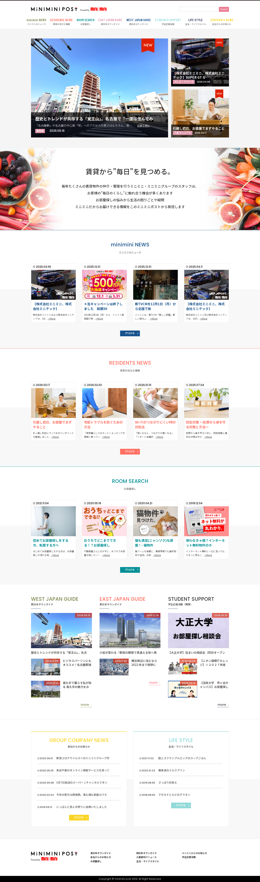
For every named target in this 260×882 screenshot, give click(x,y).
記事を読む (143, 125)
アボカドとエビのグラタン (174, 795)
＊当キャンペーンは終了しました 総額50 (103, 306)
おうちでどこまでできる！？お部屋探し (100, 543)
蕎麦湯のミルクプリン (171, 770)
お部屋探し (85, 22)
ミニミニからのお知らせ (194, 853)
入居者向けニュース (146, 857)
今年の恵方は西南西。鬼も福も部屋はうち (81, 795)
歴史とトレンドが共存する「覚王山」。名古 (59, 652)
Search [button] (224, 9)
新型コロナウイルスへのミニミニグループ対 (82, 758)
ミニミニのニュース (36, 22)
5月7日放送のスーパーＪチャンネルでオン (81, 782)
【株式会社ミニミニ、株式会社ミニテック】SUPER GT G (199, 75)
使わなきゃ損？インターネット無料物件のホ (205, 543)
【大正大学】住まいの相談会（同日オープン (196, 652)
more (130, 333)
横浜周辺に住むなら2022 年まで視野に (144, 663)
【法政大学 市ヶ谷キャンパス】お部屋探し (214, 685)
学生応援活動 (168, 22)
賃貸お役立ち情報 (61, 22)
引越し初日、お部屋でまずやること (199, 128)
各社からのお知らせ (222, 22)
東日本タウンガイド (110, 22)
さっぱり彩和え (167, 782)
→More (51, 318)
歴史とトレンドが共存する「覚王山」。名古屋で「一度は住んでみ (94, 118)
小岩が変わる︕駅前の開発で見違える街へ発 (128, 652)
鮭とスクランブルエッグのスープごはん (182, 758)
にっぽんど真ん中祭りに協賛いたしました (81, 807)
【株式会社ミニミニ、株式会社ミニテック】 (52, 306)
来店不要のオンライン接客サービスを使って (82, 770)
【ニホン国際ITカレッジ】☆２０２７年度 (214, 663)
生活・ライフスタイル (195, 22)
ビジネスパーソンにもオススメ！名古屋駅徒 (77, 663)
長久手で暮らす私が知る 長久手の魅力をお (77, 685)
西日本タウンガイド (138, 22)
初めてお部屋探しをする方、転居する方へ (50, 543)
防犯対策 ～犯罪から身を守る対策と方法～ (206, 424)
